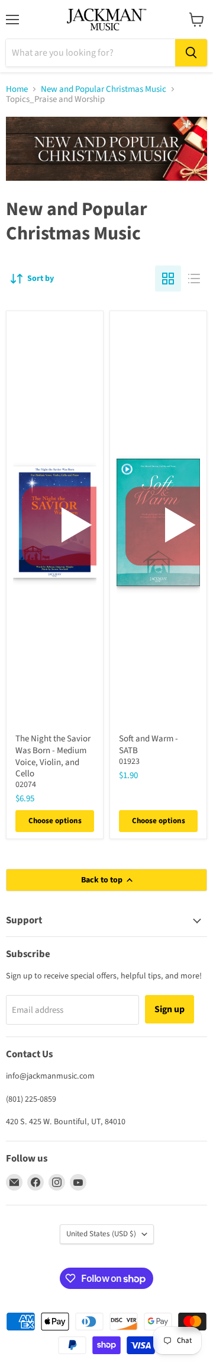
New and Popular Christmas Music (103, 89)
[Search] (191, 52)
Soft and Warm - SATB (148, 744)
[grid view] (168, 278)
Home (17, 89)
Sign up (169, 1009)
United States (101, 1234)
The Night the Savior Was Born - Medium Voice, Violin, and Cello (53, 756)
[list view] (194, 278)
